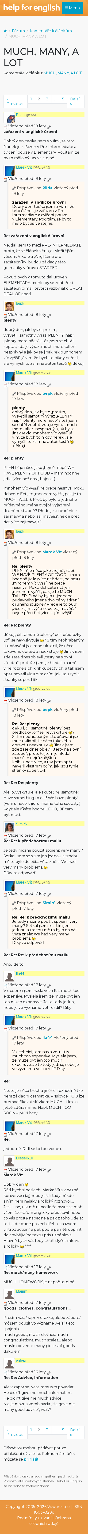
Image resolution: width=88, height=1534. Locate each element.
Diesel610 (24, 1158)
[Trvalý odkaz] (49, 126)
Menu (74, 8)
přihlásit (31, 1459)
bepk (20, 303)
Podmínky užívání (34, 1518)
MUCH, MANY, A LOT (63, 73)
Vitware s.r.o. (58, 1506)
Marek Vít (33, 167)
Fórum (18, 31)
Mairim (21, 1291)
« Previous (15, 101)
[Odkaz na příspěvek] (14, 188)
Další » (75, 101)
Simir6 (21, 824)
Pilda (26, 115)
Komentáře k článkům (51, 31)
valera (21, 1361)
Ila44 (20, 974)
